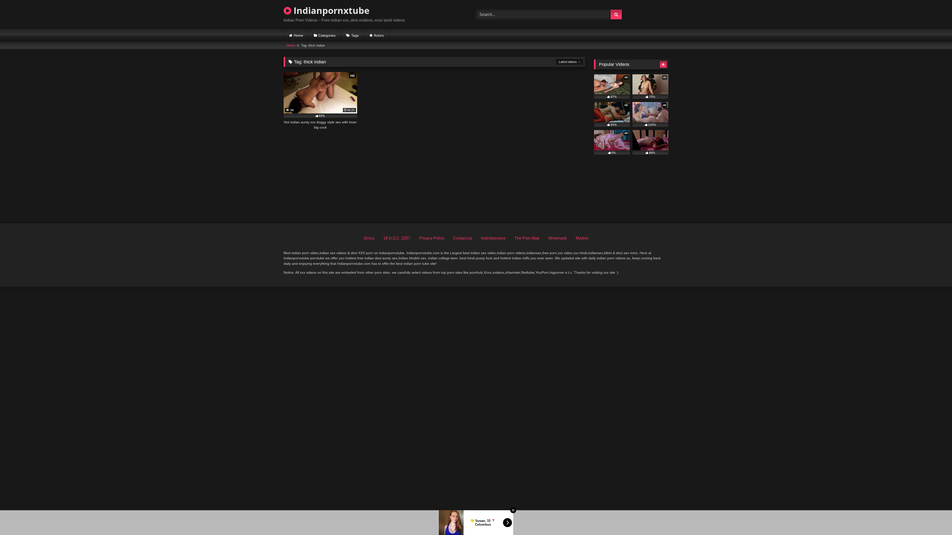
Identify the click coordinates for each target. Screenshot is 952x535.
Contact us (462, 238)
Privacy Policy (431, 238)
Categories (326, 35)
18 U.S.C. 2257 (396, 238)
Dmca (369, 238)
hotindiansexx (493, 238)
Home (298, 35)
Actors (379, 35)
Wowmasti (557, 238)
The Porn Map (526, 238)
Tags (355, 35)
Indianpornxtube (330, 10)
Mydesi (582, 238)
